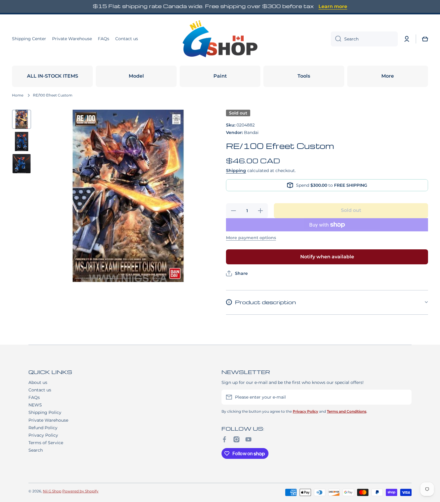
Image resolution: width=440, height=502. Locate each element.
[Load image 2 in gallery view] (21, 141)
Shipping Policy (44, 412)
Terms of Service (45, 442)
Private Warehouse (48, 420)
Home (17, 95)
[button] (425, 39)
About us (37, 382)
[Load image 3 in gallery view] (21, 163)
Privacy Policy (43, 435)
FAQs (34, 397)
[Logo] (220, 39)
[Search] (336, 38)
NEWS (35, 405)
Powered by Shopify (80, 491)
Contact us (39, 390)
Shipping (236, 170)
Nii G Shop (52, 491)
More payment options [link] (251, 237)
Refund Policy (42, 427)
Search (35, 450)
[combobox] (364, 38)
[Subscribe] (404, 397)
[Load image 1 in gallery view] (21, 119)
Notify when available (327, 257)
